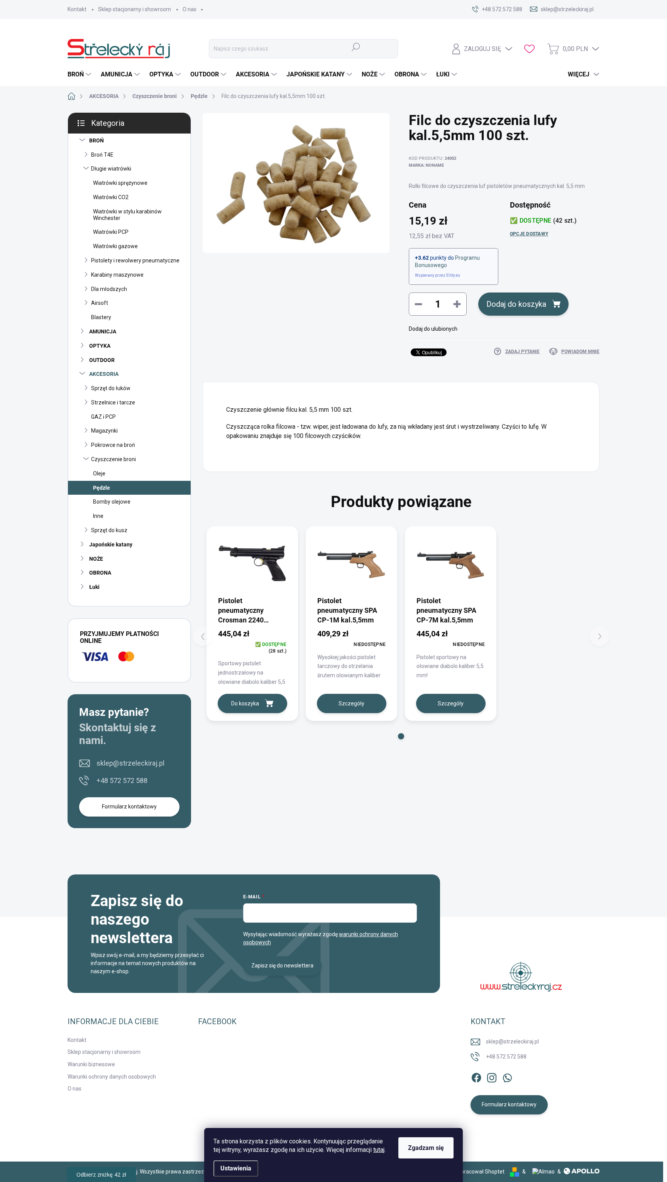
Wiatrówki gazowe (115, 246)
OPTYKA (99, 346)
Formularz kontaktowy (129, 806)
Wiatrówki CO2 (111, 197)
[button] (401, 736)
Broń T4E (102, 155)
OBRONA (100, 573)
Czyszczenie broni (113, 459)
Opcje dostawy (529, 234)
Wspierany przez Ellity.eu (437, 275)
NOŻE (96, 559)
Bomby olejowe (111, 502)
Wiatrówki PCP (111, 232)
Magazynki (104, 431)
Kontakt (77, 9)
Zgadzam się (426, 1148)
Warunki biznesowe (91, 1064)
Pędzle (101, 488)
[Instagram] (492, 1076)
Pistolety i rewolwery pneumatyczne (135, 260)
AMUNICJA (102, 331)
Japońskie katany (110, 544)
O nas (189, 9)
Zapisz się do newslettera (282, 965)
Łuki (94, 587)
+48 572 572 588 (121, 780)
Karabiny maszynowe (117, 275)
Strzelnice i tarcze (113, 402)
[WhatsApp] (507, 1076)
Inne (98, 516)
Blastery (101, 317)
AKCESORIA (104, 374)
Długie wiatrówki (111, 169)
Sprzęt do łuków (110, 388)
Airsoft (99, 303)
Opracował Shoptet (480, 1171)
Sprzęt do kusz (109, 530)
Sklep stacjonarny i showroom (134, 9)
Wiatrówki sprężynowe (120, 183)
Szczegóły (351, 703)
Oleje (99, 473)
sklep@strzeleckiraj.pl (130, 763)
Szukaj (356, 47)
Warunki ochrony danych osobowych (112, 1077)
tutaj (378, 1149)
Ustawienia (235, 1168)
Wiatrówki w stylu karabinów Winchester (127, 214)
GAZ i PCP (103, 417)
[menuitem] (80, 74)
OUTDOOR (102, 360)
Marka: (426, 165)
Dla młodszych (109, 289)
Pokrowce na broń (113, 445)
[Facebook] (476, 1076)
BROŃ (96, 140)
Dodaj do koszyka (516, 304)
